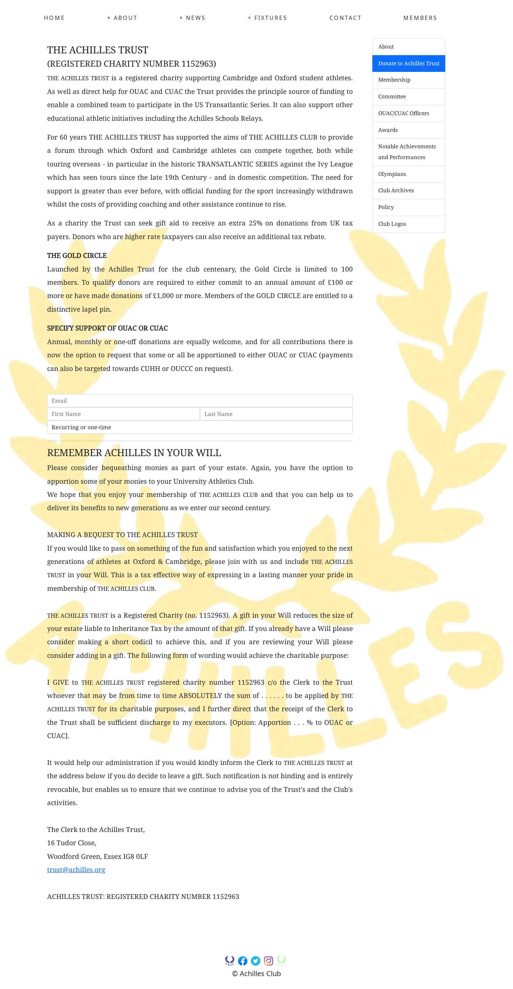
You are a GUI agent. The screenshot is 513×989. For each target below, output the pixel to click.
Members (420, 18)
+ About (122, 18)
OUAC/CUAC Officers (403, 113)
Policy (386, 207)
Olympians (392, 174)
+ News (192, 18)
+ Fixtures (268, 18)
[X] (256, 962)
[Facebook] (243, 962)
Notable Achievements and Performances (407, 152)
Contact (345, 18)
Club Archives (396, 190)
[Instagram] (269, 962)
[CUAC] (282, 962)
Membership (394, 79)
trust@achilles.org (76, 869)
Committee (392, 96)
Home (54, 18)
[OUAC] (230, 962)
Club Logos (392, 224)
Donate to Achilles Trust (408, 63)
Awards (388, 130)
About (386, 46)
